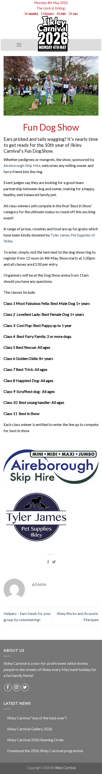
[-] (53, 34)
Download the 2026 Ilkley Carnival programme (45, 750)
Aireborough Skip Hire (22, 165)
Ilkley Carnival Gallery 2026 (29, 729)
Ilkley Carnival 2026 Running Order (35, 739)
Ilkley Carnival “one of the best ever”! (37, 718)
